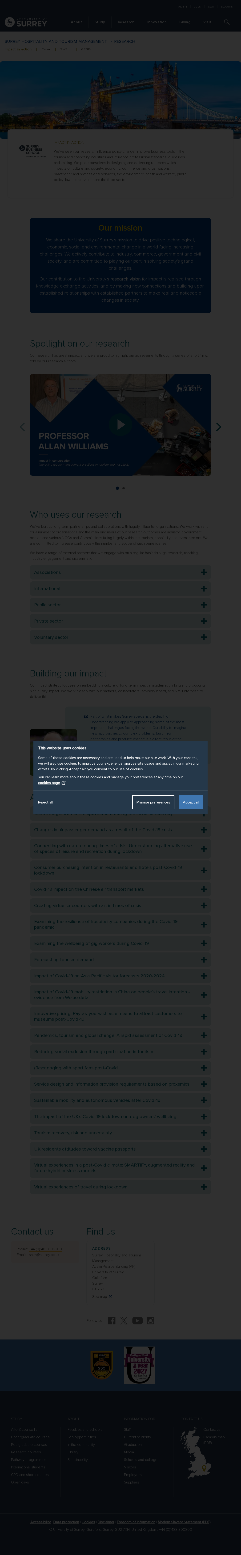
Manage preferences (153, 802)
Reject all (45, 802)
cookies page (49, 782)
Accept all (191, 802)
